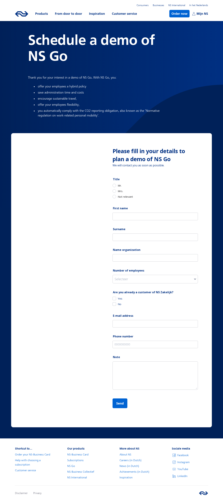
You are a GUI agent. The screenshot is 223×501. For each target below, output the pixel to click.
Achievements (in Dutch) (134, 471)
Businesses (158, 5)
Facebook (183, 455)
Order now (179, 13)
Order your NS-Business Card (32, 454)
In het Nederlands (198, 5)
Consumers (143, 5)
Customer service (25, 470)
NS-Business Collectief (80, 471)
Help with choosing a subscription (28, 462)
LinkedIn (182, 476)
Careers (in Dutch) (130, 460)
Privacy (37, 493)
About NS (125, 454)
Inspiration (126, 477)
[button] (41, 13)
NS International (176, 5)
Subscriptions (75, 460)
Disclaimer (21, 493)
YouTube (182, 469)
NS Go (71, 466)
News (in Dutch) (129, 466)
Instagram (183, 462)
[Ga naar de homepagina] (203, 493)
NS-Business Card (78, 454)
